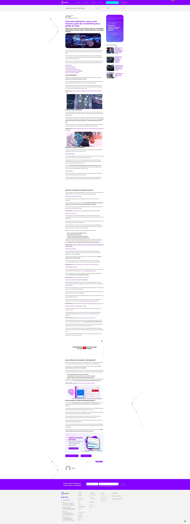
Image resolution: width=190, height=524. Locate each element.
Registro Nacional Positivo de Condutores (89, 301)
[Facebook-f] (63, 497)
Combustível (80, 508)
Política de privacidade (116, 496)
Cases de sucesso (92, 495)
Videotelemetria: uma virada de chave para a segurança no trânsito (84, 383)
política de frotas (78, 239)
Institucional (91, 493)
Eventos (90, 508)
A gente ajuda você (114, 34)
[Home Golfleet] (65, 2)
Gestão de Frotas (72, 455)
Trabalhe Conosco (104, 497)
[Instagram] (61, 497)
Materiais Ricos (92, 506)
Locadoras (80, 504)
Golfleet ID (80, 520)
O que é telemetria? (68, 65)
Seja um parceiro (103, 498)
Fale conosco (103, 495)
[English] (173, 0)
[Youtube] (67, 497)
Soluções (80, 493)
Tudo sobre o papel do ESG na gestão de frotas (80, 277)
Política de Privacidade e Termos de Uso (106, 486)
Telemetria (86, 455)
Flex (79, 501)
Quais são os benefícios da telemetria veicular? (73, 69)
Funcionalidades (81, 506)
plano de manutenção (93, 312)
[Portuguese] (171, 0)
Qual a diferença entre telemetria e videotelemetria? (74, 71)
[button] (112, 2)
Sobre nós (91, 497)
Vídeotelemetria (81, 499)
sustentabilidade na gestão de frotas (90, 270)
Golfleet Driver (80, 518)
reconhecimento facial (96, 364)
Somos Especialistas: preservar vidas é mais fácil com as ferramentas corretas (86, 264)
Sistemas (80, 495)
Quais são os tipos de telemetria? (70, 68)
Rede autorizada (103, 500)
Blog (90, 504)
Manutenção (80, 514)
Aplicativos (80, 516)
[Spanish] (174, 0)
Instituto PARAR (92, 498)
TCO (79, 510)
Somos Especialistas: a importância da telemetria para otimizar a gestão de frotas (86, 210)
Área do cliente (115, 493)
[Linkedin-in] (65, 497)
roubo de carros (72, 260)
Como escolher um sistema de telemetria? (72, 72)
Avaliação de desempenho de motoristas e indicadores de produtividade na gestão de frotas (88, 303)
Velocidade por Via (81, 512)
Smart (79, 502)
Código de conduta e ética (117, 499)
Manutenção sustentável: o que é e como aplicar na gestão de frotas (84, 317)
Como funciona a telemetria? (70, 66)
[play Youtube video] (84, 348)
